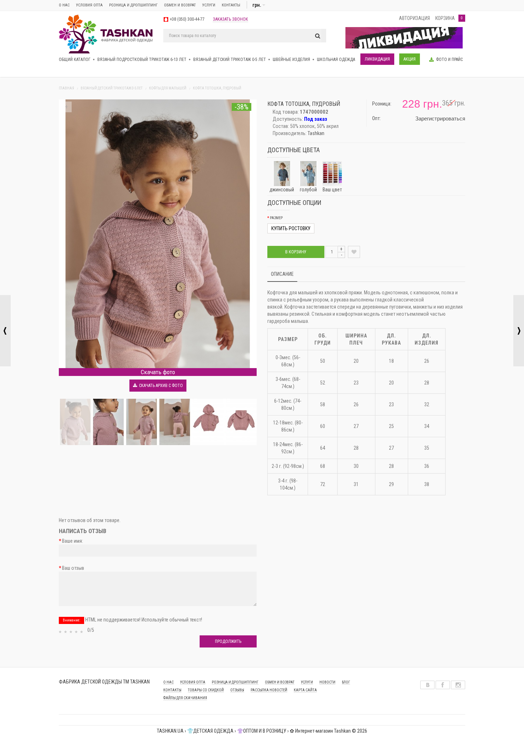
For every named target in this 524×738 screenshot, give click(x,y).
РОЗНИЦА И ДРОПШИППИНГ (235, 682)
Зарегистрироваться (440, 118)
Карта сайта (305, 690)
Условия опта (89, 5)
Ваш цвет (332, 189)
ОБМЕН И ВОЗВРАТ (180, 5)
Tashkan (316, 133)
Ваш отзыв (73, 568)
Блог (346, 682)
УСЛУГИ (307, 682)
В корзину (296, 251)
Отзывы (237, 690)
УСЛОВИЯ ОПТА (192, 682)
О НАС (168, 682)
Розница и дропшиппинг (133, 5)
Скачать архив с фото (160, 385)
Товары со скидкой (206, 690)
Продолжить (228, 641)
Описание (282, 274)
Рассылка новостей (269, 690)
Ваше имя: (72, 541)
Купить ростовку (290, 228)
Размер (276, 218)
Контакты (231, 5)
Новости (327, 682)
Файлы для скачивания (185, 698)
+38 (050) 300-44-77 (187, 19)
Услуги (208, 5)
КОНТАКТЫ (172, 690)
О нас (64, 5)
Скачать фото (158, 372)
